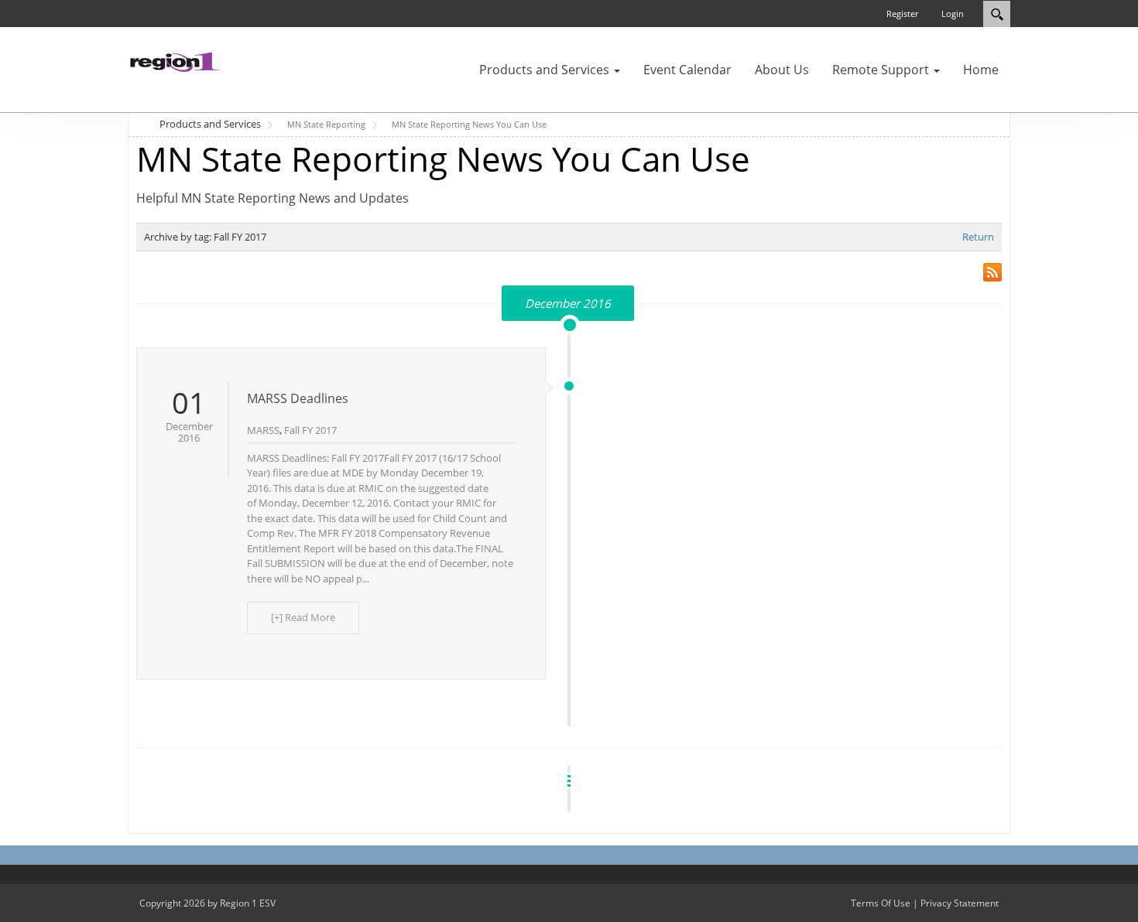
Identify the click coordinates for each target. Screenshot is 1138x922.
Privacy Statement (959, 903)
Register (902, 13)
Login (952, 13)
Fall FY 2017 (310, 430)
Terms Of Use (880, 903)
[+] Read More (303, 617)
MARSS (263, 430)
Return (978, 237)
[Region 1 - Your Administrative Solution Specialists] (174, 60)
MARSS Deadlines (297, 398)
